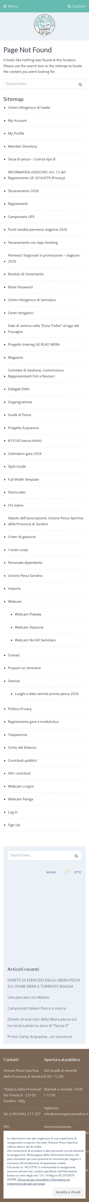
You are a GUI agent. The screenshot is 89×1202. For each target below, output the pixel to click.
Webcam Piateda (28, 614)
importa (14, 588)
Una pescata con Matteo (29, 997)
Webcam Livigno (21, 786)
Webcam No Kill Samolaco (35, 640)
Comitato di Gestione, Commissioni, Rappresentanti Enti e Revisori (36, 373)
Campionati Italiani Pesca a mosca (37, 1008)
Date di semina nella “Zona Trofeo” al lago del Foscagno (43, 328)
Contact (14, 655)
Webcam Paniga (20, 799)
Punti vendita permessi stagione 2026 (37, 229)
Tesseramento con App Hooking (33, 242)
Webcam (15, 601)
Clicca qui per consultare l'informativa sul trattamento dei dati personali (38, 1182)
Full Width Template (23, 479)
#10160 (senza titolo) (24, 440)
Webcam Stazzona (29, 627)
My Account (17, 120)
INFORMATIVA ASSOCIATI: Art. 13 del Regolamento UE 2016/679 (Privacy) (36, 175)
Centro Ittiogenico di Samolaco (32, 299)
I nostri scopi (18, 549)
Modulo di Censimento (26, 274)
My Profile (16, 133)
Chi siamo (16, 505)
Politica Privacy (20, 708)
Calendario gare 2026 (25, 453)
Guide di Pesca (19, 414)
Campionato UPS (21, 216)
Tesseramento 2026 (23, 190)
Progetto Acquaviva (23, 427)
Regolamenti (18, 203)
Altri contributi (19, 773)
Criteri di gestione (22, 536)
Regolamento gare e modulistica (33, 721)
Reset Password (20, 287)
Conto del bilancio (22, 747)
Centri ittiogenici (21, 312)
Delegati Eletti (18, 389)
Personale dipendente (25, 562)
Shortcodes (17, 492)
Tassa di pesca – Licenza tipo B (31, 159)
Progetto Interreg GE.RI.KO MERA (34, 344)
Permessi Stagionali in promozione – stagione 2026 (43, 258)
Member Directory (22, 146)
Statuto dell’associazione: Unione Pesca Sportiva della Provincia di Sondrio (45, 521)
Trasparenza (17, 734)
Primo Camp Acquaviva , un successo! (40, 1036)
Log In (13, 812)
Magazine (15, 357)
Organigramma (20, 402)
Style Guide (17, 466)
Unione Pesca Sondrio (25, 575)
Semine (14, 681)
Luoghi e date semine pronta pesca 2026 (47, 693)
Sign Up (14, 825)
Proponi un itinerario (24, 668)
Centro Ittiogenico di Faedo (29, 107)
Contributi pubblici (22, 760)
